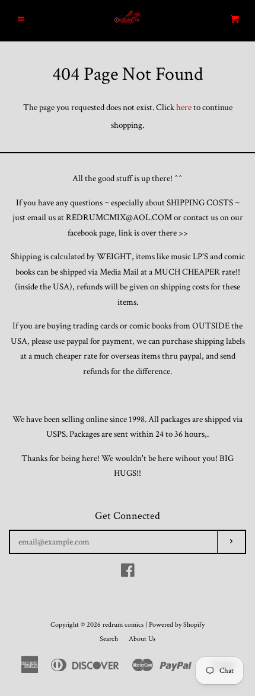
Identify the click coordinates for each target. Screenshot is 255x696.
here (184, 107)
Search (109, 638)
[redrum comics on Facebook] (127, 573)
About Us (142, 638)
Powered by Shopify (177, 624)
